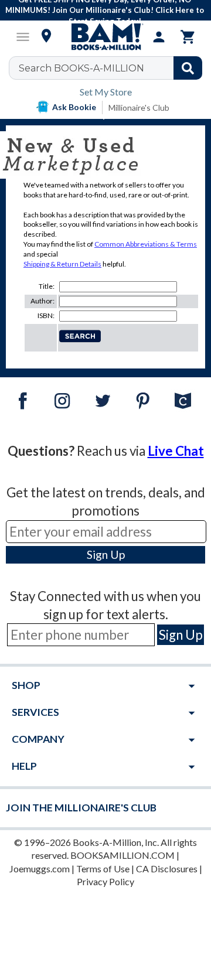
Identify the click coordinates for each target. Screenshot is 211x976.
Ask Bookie (74, 107)
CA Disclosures (167, 868)
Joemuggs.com (39, 868)
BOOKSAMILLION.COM (122, 855)
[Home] (105, 36)
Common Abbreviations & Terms (145, 244)
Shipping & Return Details (62, 264)
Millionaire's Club (138, 107)
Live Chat (176, 451)
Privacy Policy (105, 881)
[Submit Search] (187, 68)
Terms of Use (103, 868)
